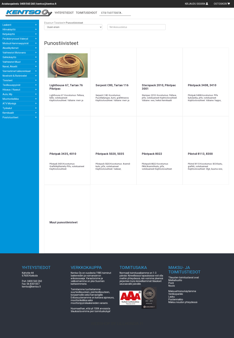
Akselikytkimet (11, 48)
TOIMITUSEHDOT (86, 12)
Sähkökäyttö (9, 57)
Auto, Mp (7, 94)
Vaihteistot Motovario (14, 52)
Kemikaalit (8, 112)
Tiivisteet (8, 80)
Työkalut (7, 108)
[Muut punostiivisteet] (67, 202)
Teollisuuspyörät (11, 85)
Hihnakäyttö (9, 29)
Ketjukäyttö (9, 34)
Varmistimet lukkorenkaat (17, 71)
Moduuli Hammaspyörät (16, 43)
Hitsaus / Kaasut (11, 89)
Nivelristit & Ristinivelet (15, 75)
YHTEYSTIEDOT (64, 12)
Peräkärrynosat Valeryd (15, 38)
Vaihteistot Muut (12, 62)
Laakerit (7, 24)
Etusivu (48, 22)
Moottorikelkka (11, 99)
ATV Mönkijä (9, 103)
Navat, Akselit (10, 66)
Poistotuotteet (10, 117)
